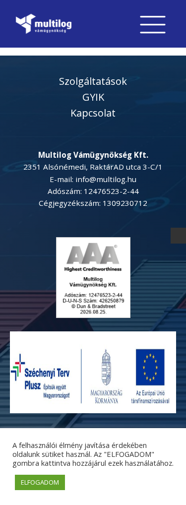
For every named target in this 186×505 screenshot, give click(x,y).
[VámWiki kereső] (179, 235)
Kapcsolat (93, 113)
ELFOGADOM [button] (40, 482)
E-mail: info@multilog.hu (93, 179)
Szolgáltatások (93, 81)
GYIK (93, 97)
